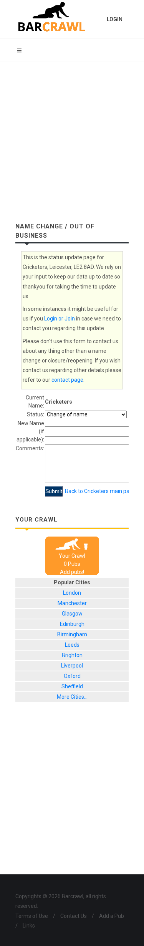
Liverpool (72, 666)
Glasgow (72, 614)
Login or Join (59, 318)
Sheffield (72, 686)
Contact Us (73, 916)
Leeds (72, 645)
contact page (67, 380)
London (72, 593)
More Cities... (72, 697)
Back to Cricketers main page (100, 491)
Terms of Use (31, 916)
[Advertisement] (72, 138)
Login (114, 19)
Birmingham (72, 634)
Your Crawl (72, 556)
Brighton (72, 655)
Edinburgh (72, 624)
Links (29, 926)
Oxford (72, 676)
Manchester (72, 603)
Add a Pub (111, 916)
